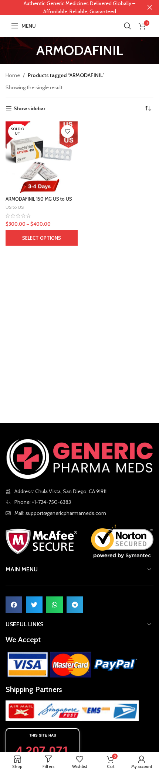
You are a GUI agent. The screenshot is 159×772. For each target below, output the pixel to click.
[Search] (127, 25)
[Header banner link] (68, 7)
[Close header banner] (150, 7)
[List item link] (79, 513)
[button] (14, 604)
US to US (15, 207)
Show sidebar (29, 108)
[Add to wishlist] (67, 131)
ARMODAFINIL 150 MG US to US (39, 199)
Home (13, 75)
